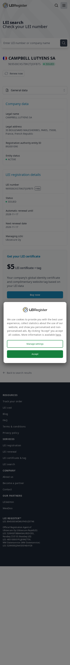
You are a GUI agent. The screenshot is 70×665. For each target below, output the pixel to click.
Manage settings (35, 343)
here (58, 334)
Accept (35, 354)
